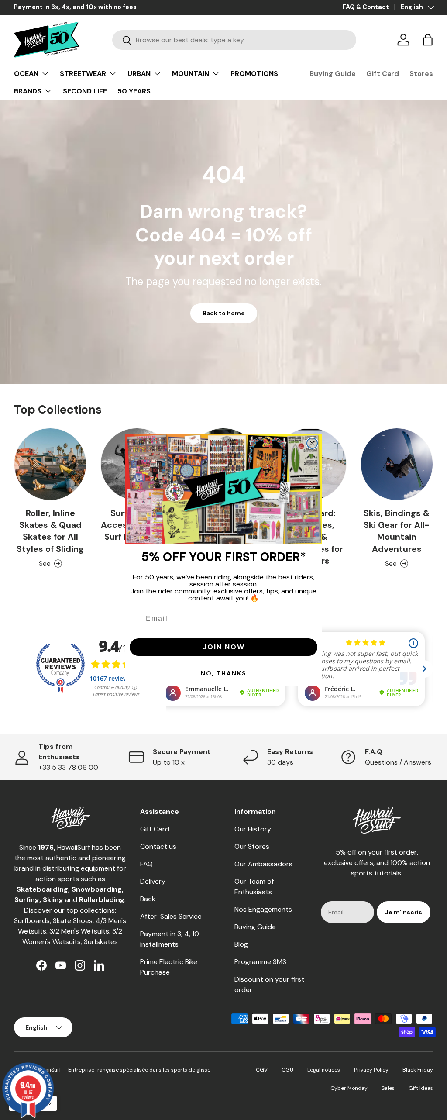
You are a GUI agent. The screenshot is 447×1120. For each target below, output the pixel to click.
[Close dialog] (312, 443)
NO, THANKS (224, 673)
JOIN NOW (224, 646)
